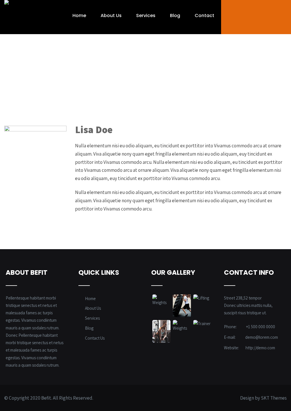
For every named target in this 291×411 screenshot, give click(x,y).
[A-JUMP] (6, 2)
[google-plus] (246, 15)
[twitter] (261, 15)
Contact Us (95, 338)
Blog (175, 15)
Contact (204, 15)
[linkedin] (275, 15)
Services (145, 15)
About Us (111, 15)
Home (79, 15)
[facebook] (232, 15)
